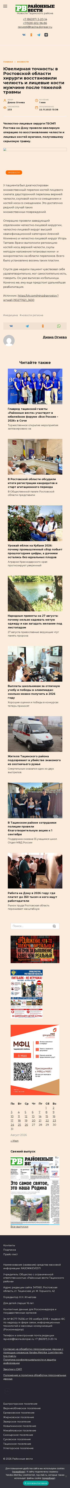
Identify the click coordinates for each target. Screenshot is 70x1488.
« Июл (15, 1140)
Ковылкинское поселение (19, 1426)
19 (26, 1120)
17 (12, 1120)
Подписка (9, 1249)
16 (54, 1116)
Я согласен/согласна (36, 1483)
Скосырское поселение (18, 1434)
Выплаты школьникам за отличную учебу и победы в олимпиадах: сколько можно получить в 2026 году (34, 692)
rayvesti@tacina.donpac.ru (35, 27)
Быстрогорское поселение (20, 1403)
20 (33, 1120)
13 (33, 1116)
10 (12, 1116)
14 (40, 1116)
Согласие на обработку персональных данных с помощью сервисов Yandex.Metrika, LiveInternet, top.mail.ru (33, 1353)
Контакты (9, 1245)
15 (47, 1116)
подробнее (19, 1471)
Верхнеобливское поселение (22, 1408)
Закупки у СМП (12, 1369)
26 (26, 1124)
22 (47, 1120)
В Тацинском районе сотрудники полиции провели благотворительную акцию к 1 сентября (32, 828)
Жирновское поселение (18, 1417)
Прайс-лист (10, 1254)
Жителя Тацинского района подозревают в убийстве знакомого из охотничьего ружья (34, 760)
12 (26, 1116)
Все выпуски (19, 1226)
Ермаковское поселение (19, 1412)
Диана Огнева (55, 337)
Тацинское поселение (17, 1443)
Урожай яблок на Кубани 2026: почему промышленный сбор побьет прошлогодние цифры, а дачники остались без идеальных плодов (35, 551)
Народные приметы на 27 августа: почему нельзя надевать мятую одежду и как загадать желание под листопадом (35, 621)
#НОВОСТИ (14, 172)
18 (19, 1120)
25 (19, 1124)
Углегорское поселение (18, 1448)
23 (54, 1120)
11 (19, 1116)
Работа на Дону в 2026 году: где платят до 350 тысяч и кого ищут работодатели (32, 896)
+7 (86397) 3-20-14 (35, 19)
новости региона (32, 315)
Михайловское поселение (19, 1430)
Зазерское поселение (17, 1421)
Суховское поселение (17, 1439)
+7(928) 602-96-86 (35, 23)
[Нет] (66, 1476)
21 (40, 1120)
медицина (11, 315)
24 (12, 1124)
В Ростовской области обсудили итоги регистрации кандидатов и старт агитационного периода (32, 483)
